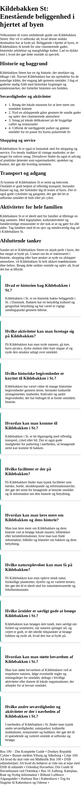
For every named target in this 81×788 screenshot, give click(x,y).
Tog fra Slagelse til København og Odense (35, 780)
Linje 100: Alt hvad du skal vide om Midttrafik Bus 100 (39, 757)
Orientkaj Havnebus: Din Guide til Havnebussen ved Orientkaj (36, 769)
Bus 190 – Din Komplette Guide (22, 751)
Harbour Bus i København (39, 778)
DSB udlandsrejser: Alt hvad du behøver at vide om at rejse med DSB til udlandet (40, 763)
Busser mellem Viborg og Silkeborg (36, 755)
